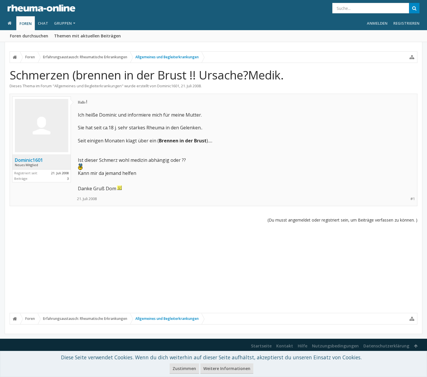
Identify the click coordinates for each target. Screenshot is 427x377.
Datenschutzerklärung (386, 346)
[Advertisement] (213, 267)
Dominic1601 (168, 85)
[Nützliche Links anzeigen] (412, 57)
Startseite (261, 346)
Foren (25, 23)
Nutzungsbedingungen (335, 346)
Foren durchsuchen (29, 36)
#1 (412, 198)
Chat (43, 23)
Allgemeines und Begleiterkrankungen (88, 85)
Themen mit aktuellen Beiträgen (87, 36)
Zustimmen (184, 368)
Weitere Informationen (226, 368)
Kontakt (284, 346)
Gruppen (63, 23)
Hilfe (302, 346)
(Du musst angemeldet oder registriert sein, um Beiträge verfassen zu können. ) (342, 220)
